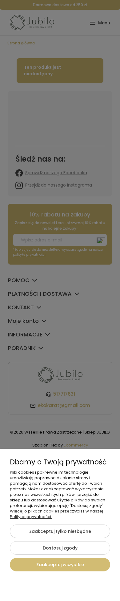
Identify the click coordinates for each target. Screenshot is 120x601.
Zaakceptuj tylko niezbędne (60, 531)
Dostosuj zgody (60, 548)
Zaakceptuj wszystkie (60, 565)
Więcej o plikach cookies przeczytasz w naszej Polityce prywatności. (56, 514)
